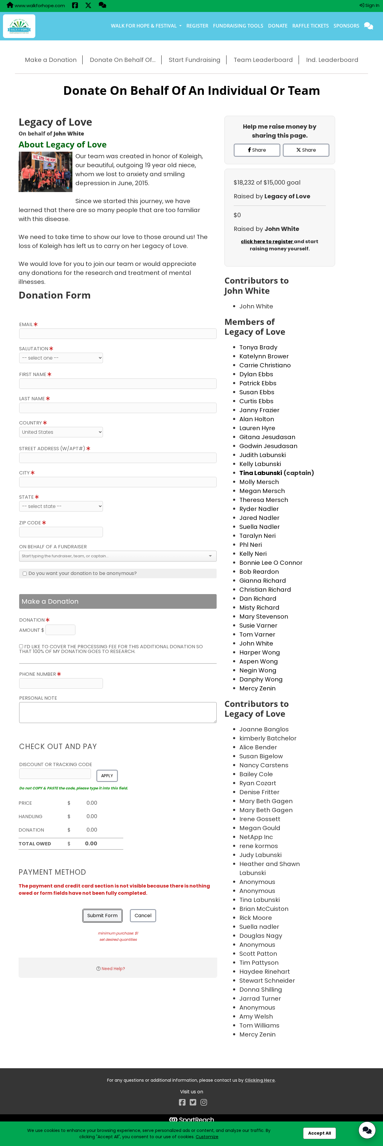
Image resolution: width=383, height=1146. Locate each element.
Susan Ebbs (256, 392)
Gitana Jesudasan (267, 437)
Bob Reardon (259, 571)
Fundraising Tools (238, 25)
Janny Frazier (259, 410)
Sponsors (346, 25)
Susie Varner (258, 625)
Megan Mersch (262, 491)
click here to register (267, 241)
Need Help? (113, 969)
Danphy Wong (261, 679)
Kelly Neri (253, 554)
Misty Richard (259, 607)
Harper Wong (259, 652)
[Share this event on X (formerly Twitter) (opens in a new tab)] (88, 6)
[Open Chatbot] (367, 1130)
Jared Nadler (259, 518)
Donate (278, 25)
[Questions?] (102, 5)
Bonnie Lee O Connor (271, 562)
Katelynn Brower (264, 356)
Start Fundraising (195, 60)
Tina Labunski (261, 473)
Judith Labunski (262, 455)
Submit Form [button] (102, 915)
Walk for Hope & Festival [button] (144, 25)
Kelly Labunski (260, 464)
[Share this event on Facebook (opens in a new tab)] (75, 6)
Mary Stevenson (263, 616)
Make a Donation (51, 60)
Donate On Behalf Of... (123, 60)
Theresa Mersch (263, 500)
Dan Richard (257, 598)
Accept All (319, 1133)
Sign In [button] (371, 5)
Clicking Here (260, 1080)
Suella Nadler (259, 527)
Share (258, 150)
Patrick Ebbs (257, 383)
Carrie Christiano (265, 365)
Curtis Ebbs (256, 401)
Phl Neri (250, 545)
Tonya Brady (258, 347)
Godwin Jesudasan (268, 446)
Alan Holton (256, 419)
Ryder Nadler (259, 509)
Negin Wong (257, 670)
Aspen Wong (258, 661)
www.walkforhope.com (39, 5)
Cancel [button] (143, 915)
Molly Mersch (259, 482)
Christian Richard (265, 589)
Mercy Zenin (257, 688)
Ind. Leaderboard (332, 60)
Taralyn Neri (257, 536)
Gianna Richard (262, 580)
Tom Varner (257, 634)
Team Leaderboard (263, 60)
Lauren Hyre (257, 428)
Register (197, 25)
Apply (107, 776)
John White (256, 643)
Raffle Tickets (310, 25)
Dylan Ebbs (256, 374)
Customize (207, 1137)
